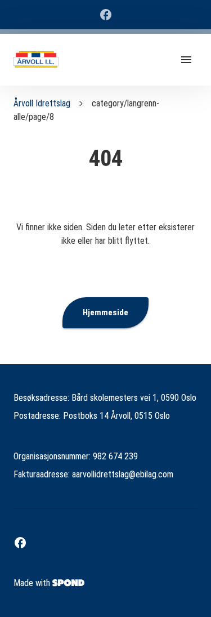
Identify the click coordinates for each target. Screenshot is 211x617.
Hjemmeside (105, 312)
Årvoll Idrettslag (42, 103)
